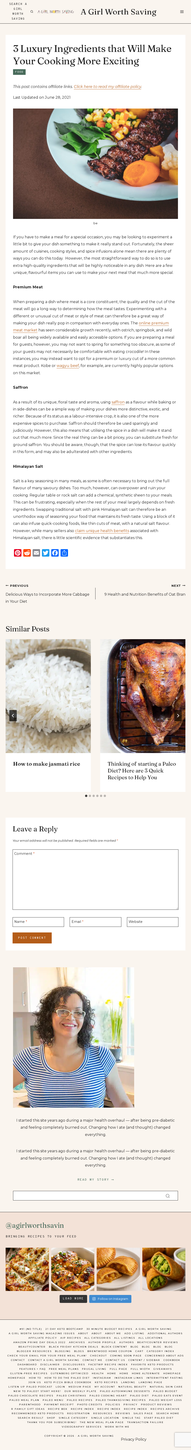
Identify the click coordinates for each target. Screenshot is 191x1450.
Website (136, 921)
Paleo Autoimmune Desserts (125, 1391)
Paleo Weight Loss (165, 1400)
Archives (77, 1342)
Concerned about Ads (164, 1355)
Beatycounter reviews (157, 1342)
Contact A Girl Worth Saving (53, 1360)
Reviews (123, 1413)
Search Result (31, 1417)
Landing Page (151, 1382)
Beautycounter (32, 1346)
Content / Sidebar (144, 1360)
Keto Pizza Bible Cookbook (68, 1382)
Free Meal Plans (64, 1368)
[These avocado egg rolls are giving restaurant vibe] (164, 1269)
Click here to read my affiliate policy (107, 86)
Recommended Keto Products (38, 1413)
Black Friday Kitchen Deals (73, 1346)
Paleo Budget (165, 1391)
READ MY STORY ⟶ (95, 1180)
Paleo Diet (139, 1395)
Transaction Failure (145, 1422)
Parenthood (30, 1404)
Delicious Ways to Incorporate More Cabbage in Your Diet (47, 594)
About (83, 1333)
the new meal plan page (102, 1422)
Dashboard (27, 1364)
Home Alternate (146, 1373)
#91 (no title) (31, 1328)
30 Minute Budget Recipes (109, 1328)
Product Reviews (156, 1404)
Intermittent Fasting (164, 1377)
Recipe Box (58, 1408)
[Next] (178, 715)
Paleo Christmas (71, 1395)
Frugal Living (94, 1368)
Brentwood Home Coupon (109, 1351)
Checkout (98, 1355)
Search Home (167, 1413)
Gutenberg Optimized (70, 1373)
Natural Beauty (132, 1386)
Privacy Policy (134, 1439)
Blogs (79, 1351)
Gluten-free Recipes (29, 1373)
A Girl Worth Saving (154, 1328)
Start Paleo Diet (159, 1417)
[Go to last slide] (13, 715)
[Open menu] (181, 11)
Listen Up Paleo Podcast (30, 1386)
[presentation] (48, 696)
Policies (113, 1404)
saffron (118, 402)
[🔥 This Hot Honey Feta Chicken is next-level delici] (73, 1269)
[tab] (86, 796)
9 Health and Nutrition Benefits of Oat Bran (144, 590)
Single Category (73, 1417)
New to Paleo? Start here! (37, 1391)
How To (35, 1377)
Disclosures (74, 1364)
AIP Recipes (70, 1337)
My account (105, 1386)
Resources (102, 1413)
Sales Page (143, 1413)
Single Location (105, 1417)
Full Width (140, 1368)
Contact (18, 1360)
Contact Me (92, 1360)
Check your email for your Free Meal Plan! (47, 1355)
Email (77, 921)
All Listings (124, 1337)
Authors (126, 1342)
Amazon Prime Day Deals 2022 (39, 1342)
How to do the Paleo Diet (67, 1377)
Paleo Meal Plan (24, 1400)
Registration (78, 1413)
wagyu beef (68, 365)
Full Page (118, 1368)
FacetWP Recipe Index (108, 1364)
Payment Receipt (59, 1404)
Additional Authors (165, 1333)
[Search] (168, 1195)
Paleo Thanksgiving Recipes (121, 1400)
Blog (134, 1346)
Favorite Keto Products (152, 1364)
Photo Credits (89, 1404)
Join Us (34, 1382)
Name (20, 921)
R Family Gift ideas (28, 1408)
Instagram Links (128, 1377)
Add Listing (134, 1333)
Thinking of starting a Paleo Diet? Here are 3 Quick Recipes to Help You (142, 771)
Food (19, 72)
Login (60, 1386)
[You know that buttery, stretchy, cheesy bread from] (27, 1269)
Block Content (114, 1346)
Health (98, 1373)
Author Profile (102, 1342)
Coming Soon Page (126, 1355)
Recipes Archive (165, 1408)
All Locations (150, 1337)
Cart (139, 1351)
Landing (128, 1382)
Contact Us (115, 1360)
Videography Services (82, 1426)
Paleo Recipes (79, 1400)
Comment (24, 854)
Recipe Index (82, 1408)
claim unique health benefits (102, 531)
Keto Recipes (106, 1382)
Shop (51, 1417)
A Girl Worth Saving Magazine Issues (42, 1333)
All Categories (97, 1337)
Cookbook (172, 1360)
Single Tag (131, 1417)
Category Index (160, 1351)
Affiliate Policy (42, 1337)
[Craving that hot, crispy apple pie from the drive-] (118, 1269)
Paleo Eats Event (167, 1395)
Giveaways (162, 1368)
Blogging (63, 1351)
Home (111, 1373)
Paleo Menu (53, 1400)
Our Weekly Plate (81, 1391)
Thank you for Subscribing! (52, 1422)
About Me (113, 1333)
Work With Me (117, 1426)
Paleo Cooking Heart (108, 1395)
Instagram (102, 1377)
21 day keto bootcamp (64, 1328)
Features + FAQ (32, 1368)
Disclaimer (50, 1364)
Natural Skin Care (166, 1386)
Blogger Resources (34, 1351)
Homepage (172, 1373)
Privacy (130, 1404)
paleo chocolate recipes (30, 1395)
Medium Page (79, 1386)
